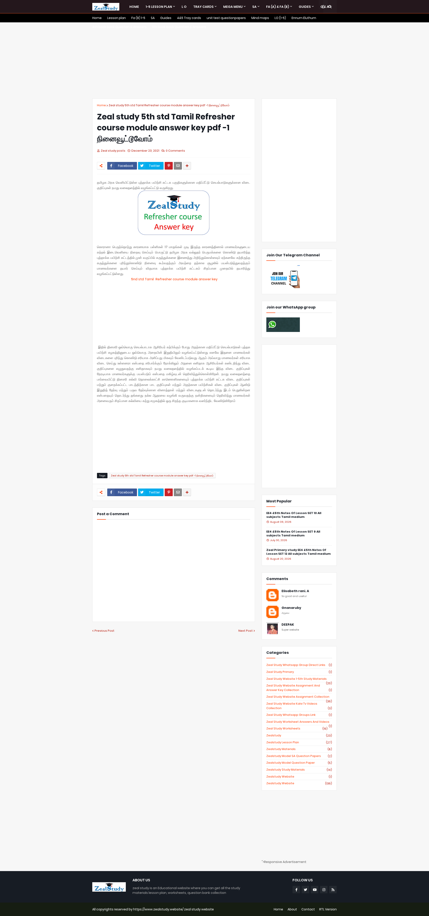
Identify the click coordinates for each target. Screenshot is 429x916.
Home (101, 105)
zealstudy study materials (299, 769)
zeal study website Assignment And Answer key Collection (299, 687)
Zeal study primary (299, 672)
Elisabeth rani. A (295, 591)
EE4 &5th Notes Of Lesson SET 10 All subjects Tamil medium (293, 515)
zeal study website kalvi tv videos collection (299, 705)
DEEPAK (288, 625)
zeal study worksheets (297, 728)
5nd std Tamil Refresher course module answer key (174, 279)
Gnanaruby (291, 608)
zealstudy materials (299, 749)
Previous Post (104, 631)
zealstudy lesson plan (299, 742)
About (292, 909)
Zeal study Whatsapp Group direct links (299, 665)
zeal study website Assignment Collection (299, 697)
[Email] (178, 166)
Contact (308, 909)
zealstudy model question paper (299, 763)
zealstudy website (299, 776)
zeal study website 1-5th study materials (299, 679)
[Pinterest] (169, 166)
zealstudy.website (299, 783)
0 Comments (175, 151)
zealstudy (299, 735)
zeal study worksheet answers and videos (299, 722)
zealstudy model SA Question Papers (299, 756)
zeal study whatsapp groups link (299, 715)
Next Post (245, 631)
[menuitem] (134, 6)
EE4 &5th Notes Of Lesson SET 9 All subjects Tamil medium (293, 534)
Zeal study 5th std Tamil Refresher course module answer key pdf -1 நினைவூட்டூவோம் (169, 105)
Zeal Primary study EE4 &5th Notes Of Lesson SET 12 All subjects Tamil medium (298, 552)
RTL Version (328, 909)
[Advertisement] (214, 60)
